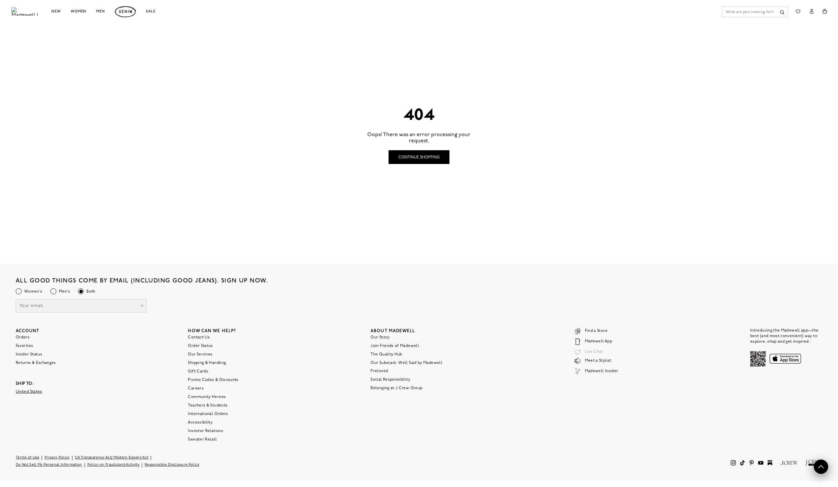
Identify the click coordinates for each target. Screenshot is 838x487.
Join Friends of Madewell (395, 346)
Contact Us (199, 337)
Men (100, 11)
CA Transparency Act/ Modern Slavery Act (112, 458)
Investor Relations (205, 431)
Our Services (200, 354)
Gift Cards (198, 371)
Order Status (200, 346)
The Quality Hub (386, 354)
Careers (196, 388)
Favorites (24, 346)
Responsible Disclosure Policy (172, 465)
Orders (22, 337)
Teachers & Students (208, 405)
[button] (821, 467)
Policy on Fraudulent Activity (113, 465)
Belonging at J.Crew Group (396, 388)
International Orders (208, 414)
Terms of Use (27, 458)
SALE (150, 11)
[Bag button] (825, 11)
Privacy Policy (57, 458)
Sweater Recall (202, 440)
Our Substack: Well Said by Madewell (406, 363)
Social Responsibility (390, 380)
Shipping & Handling (207, 363)
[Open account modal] (811, 11)
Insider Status (29, 354)
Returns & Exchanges (36, 363)
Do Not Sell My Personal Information (49, 465)
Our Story (380, 337)
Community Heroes (207, 397)
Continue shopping (419, 157)
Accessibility (200, 422)
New (56, 11)
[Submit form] (141, 306)
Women (78, 11)
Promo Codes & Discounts (213, 380)
